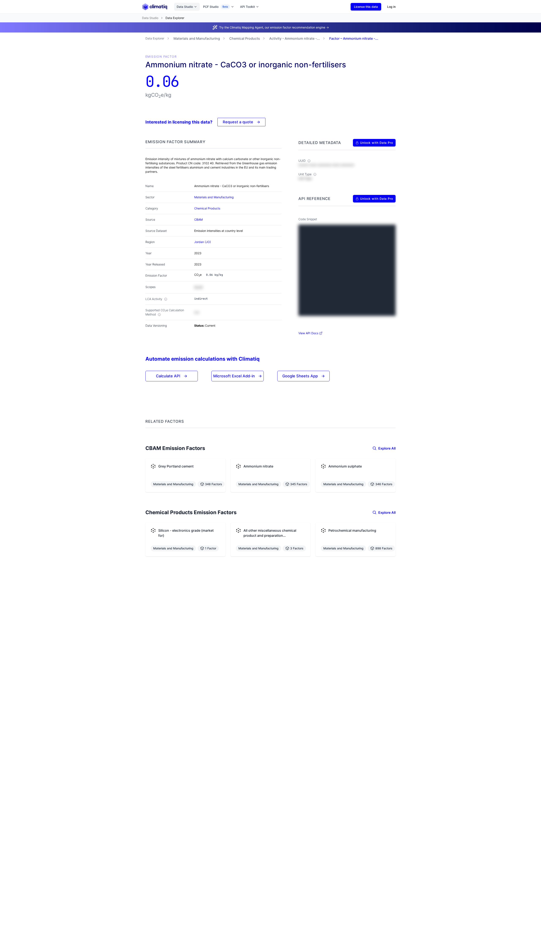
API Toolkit (247, 6)
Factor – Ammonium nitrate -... (353, 38)
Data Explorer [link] (174, 18)
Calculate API (171, 376)
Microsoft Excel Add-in (237, 376)
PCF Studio (215, 6)
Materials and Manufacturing (197, 38)
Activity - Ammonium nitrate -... (294, 38)
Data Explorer (154, 38)
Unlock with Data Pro (376, 142)
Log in (391, 6)
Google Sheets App (303, 376)
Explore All (387, 448)
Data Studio (185, 6)
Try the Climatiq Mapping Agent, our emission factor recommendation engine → (274, 27)
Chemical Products (244, 38)
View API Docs (308, 333)
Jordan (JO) (202, 242)
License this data (366, 6)
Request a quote (241, 122)
